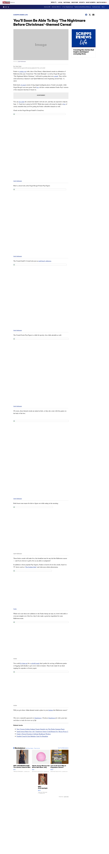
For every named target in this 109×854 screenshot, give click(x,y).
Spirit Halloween (22, 61)
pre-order (21, 102)
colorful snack (35, 663)
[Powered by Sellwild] (66, 796)
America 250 (47, 7)
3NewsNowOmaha (9, 7)
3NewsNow (4, 7)
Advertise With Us (56, 7)
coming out (22, 71)
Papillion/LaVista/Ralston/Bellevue (82, 7)
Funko (15, 609)
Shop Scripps (91, 2)
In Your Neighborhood (67, 7)
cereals (56, 76)
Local (60, 2)
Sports (82, 2)
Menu (53, 2)
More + (103, 7)
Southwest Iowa (96, 7)
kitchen (50, 710)
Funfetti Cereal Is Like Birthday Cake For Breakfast (32, 736)
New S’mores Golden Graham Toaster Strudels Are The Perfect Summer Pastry (41, 729)
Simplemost (37, 718)
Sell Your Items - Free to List (33, 748)
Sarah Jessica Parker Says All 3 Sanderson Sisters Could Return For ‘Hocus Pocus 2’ (42, 731)
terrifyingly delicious (44, 261)
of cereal (23, 85)
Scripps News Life (20, 15)
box (37, 87)
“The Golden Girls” (31, 567)
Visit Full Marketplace (63, 748)
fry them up (23, 663)
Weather (74, 2)
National (67, 2)
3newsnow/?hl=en (6, 7)
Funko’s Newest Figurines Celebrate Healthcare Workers (34, 734)
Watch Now (101, 2)
